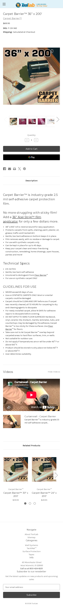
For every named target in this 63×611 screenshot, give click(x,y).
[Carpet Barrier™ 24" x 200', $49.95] (44, 469)
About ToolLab (31, 534)
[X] (19, 169)
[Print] (14, 169)
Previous (5, 119)
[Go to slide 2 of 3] (30, 503)
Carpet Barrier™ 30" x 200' (15, 494)
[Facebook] (4, 169)
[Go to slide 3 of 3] (35, 503)
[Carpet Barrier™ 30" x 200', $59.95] (16, 469)
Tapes (31, 554)
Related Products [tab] (31, 445)
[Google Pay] (31, 157)
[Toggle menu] (4, 4)
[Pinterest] (24, 169)
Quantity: (31, 135)
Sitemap (31, 537)
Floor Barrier (40, 275)
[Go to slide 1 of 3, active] (25, 503)
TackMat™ (31, 548)
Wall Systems (31, 545)
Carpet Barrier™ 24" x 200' (44, 494)
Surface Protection (32, 551)
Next (58, 119)
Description (31, 180)
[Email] (9, 169)
